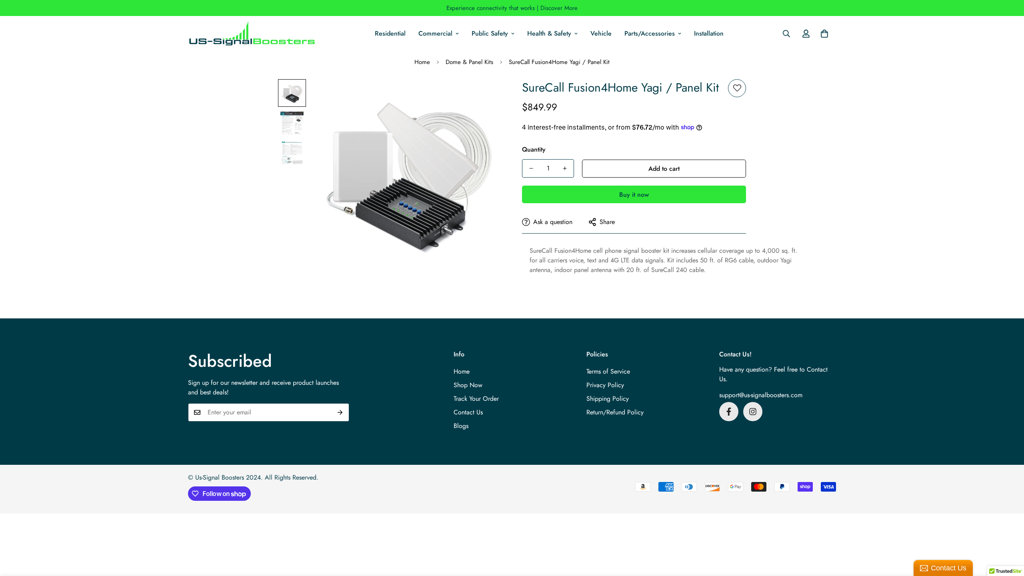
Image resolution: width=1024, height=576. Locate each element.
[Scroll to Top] (1008, 532)
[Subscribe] (340, 412)
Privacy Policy (605, 385)
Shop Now (468, 385)
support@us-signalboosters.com (760, 395)
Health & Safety (549, 33)
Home (422, 62)
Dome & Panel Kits (469, 62)
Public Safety (490, 33)
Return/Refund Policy (615, 412)
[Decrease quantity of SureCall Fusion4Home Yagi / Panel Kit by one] (531, 168)
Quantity (534, 149)
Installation (709, 33)
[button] (824, 33)
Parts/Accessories (649, 33)
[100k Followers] (752, 411)
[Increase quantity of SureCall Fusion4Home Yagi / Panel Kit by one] (565, 168)
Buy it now (634, 194)
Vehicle (601, 33)
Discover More (559, 8)
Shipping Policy (607, 398)
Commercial (435, 33)
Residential (390, 33)
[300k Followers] (728, 411)
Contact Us (468, 412)
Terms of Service (608, 371)
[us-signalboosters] (252, 34)
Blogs (461, 425)
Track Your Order (476, 398)
